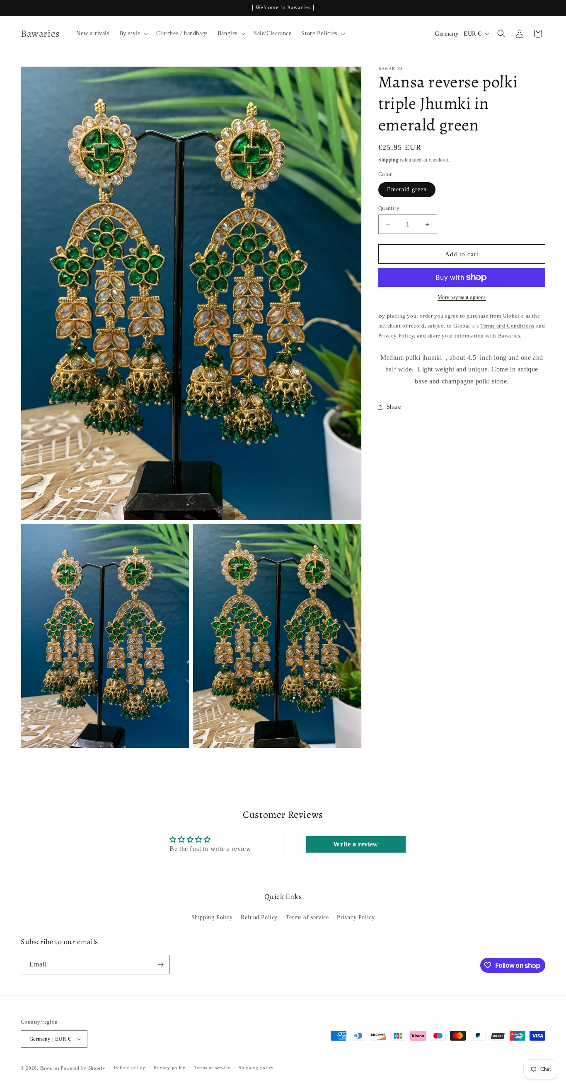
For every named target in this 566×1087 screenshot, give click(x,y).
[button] (133, 33)
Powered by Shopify (83, 1067)
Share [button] (394, 407)
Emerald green (407, 189)
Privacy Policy (356, 917)
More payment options (462, 297)
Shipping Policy (212, 917)
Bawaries (50, 1067)
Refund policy (129, 1067)
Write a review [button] (355, 844)
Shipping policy (256, 1067)
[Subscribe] (160, 964)
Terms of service (307, 917)
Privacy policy (170, 1067)
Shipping (388, 160)
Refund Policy (259, 917)
